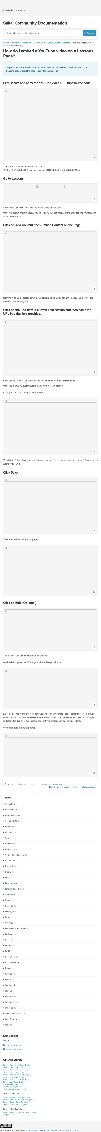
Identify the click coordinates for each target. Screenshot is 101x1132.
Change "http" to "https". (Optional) (23, 392)
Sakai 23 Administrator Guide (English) (17, 1070)
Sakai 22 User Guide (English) (14, 1077)
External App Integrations (12, 1086)
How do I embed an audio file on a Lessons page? (75, 787)
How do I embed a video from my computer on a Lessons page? (36, 784)
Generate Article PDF (13, 1045)
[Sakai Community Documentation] (14, 10)
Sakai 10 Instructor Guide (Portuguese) (17, 1097)
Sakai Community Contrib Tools (14, 1089)
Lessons (66, 42)
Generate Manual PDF (14, 1049)
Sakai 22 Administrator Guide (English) (17, 1074)
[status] (50, 69)
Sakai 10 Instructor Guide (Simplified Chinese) (19, 1112)
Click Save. (10, 472)
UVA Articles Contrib (10, 1084)
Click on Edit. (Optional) (19, 603)
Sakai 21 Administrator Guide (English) (17, 1079)
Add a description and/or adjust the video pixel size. (32, 662)
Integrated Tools (9, 1115)
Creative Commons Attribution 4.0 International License (53, 1130)
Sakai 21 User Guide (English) (48, 42)
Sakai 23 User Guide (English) (14, 1072)
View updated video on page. (19, 727)
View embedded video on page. (20, 539)
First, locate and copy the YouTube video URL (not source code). (47, 83)
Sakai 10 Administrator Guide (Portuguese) (18, 1099)
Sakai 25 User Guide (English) (14, 1067)
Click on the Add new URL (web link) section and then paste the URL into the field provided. (47, 311)
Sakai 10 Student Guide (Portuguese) (16, 1102)
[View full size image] (50, 125)
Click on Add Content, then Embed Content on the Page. (42, 225)
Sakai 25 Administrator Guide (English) (17, 1065)
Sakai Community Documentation (17, 42)
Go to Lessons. (13, 178)
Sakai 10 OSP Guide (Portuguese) (15, 1104)
